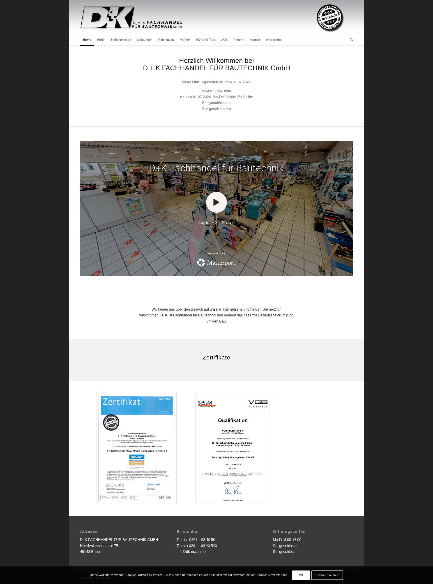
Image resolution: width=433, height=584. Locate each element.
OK (301, 575)
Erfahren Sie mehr (327, 575)
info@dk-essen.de (191, 552)
